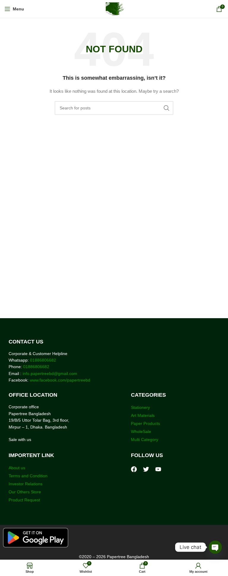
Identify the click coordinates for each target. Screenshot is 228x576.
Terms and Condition (28, 475)
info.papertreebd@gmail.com (50, 373)
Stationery (140, 407)
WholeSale (141, 431)
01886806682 (42, 360)
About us (17, 467)
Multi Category (144, 439)
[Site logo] (114, 8)
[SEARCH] (166, 108)
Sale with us (20, 439)
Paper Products (145, 423)
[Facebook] (134, 469)
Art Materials (143, 415)
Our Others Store (25, 491)
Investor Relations (25, 483)
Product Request (24, 499)
